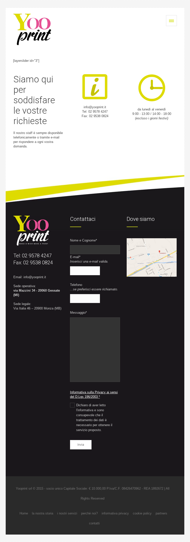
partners (161, 513)
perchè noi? (89, 513)
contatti (94, 523)
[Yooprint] (32, 29)
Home (24, 513)
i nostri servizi (67, 513)
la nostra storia (42, 513)
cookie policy (142, 513)
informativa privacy (115, 513)
